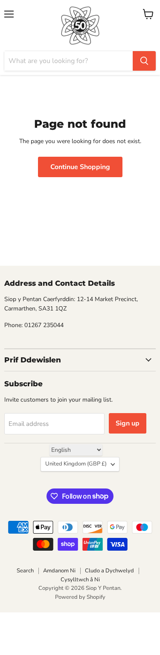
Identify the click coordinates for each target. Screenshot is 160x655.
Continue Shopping (80, 167)
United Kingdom (76, 464)
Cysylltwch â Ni (80, 579)
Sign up (128, 423)
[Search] (144, 61)
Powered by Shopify (80, 597)
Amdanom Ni (59, 571)
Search (25, 571)
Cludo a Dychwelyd (109, 571)
